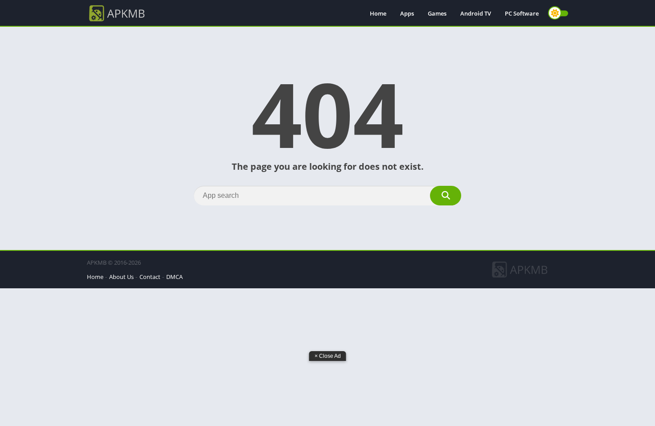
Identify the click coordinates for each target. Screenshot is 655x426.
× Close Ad (328, 356)
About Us (121, 277)
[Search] (445, 195)
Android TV (475, 13)
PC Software (522, 13)
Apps (407, 13)
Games (437, 13)
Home (378, 13)
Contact (149, 277)
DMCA (174, 277)
